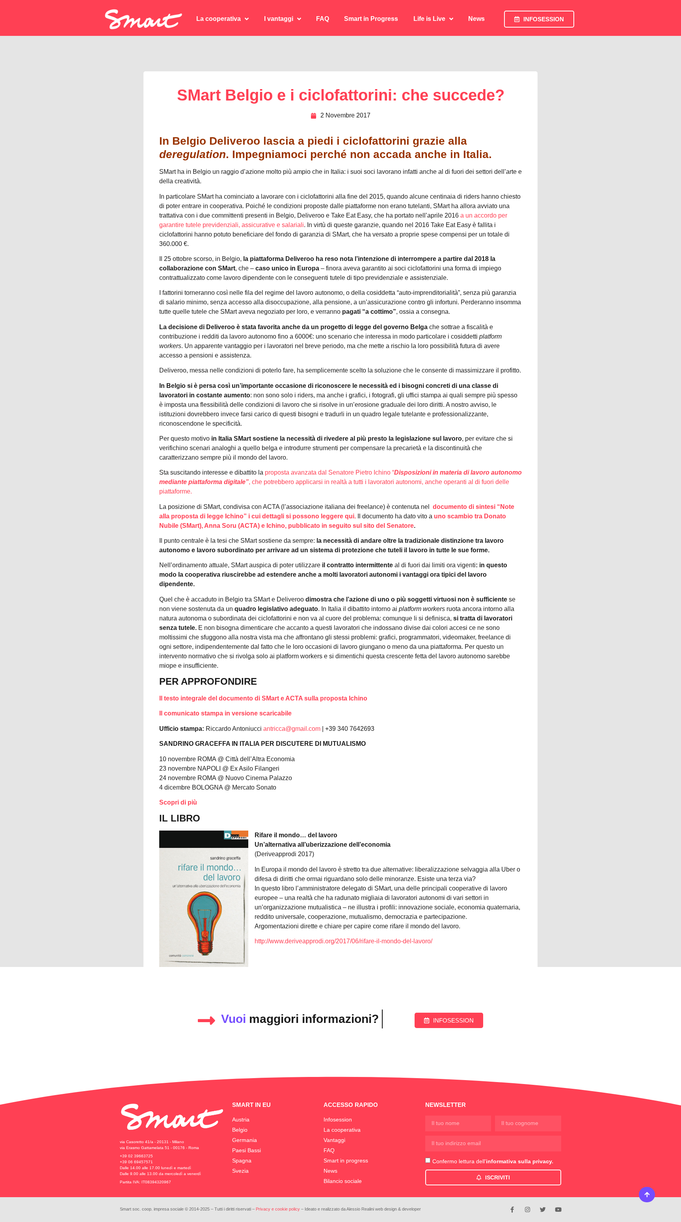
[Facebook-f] (512, 1210)
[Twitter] (543, 1210)
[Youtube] (558, 1210)
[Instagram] (527, 1210)
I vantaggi (278, 18)
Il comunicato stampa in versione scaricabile (225, 713)
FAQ (322, 18)
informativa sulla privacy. (519, 1161)
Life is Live (429, 18)
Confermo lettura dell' (492, 1161)
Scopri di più (178, 802)
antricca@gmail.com (291, 728)
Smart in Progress (371, 18)
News (476, 18)
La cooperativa (218, 18)
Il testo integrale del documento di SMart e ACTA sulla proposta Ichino (263, 698)
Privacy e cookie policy (278, 1209)
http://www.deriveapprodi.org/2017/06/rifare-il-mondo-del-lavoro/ (343, 941)
